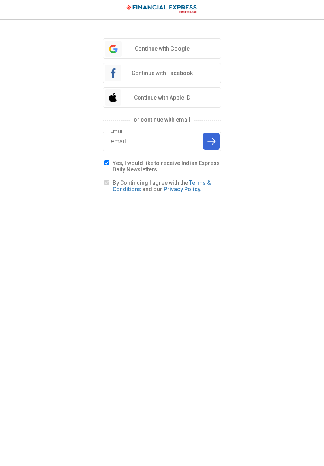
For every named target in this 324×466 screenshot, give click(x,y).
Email (116, 131)
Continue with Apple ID (162, 97)
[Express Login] (162, 10)
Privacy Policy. (183, 189)
